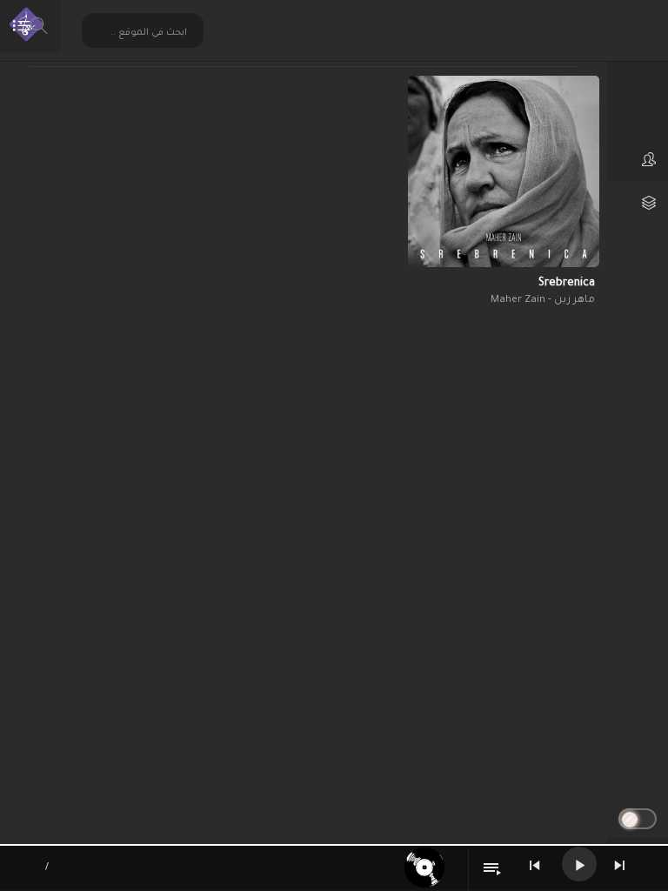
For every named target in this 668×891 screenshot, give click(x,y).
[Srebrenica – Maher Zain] (503, 171)
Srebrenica (566, 284)
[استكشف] (637, 115)
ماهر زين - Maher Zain (543, 300)
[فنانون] (637, 159)
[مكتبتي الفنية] (637, 202)
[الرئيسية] (637, 72)
